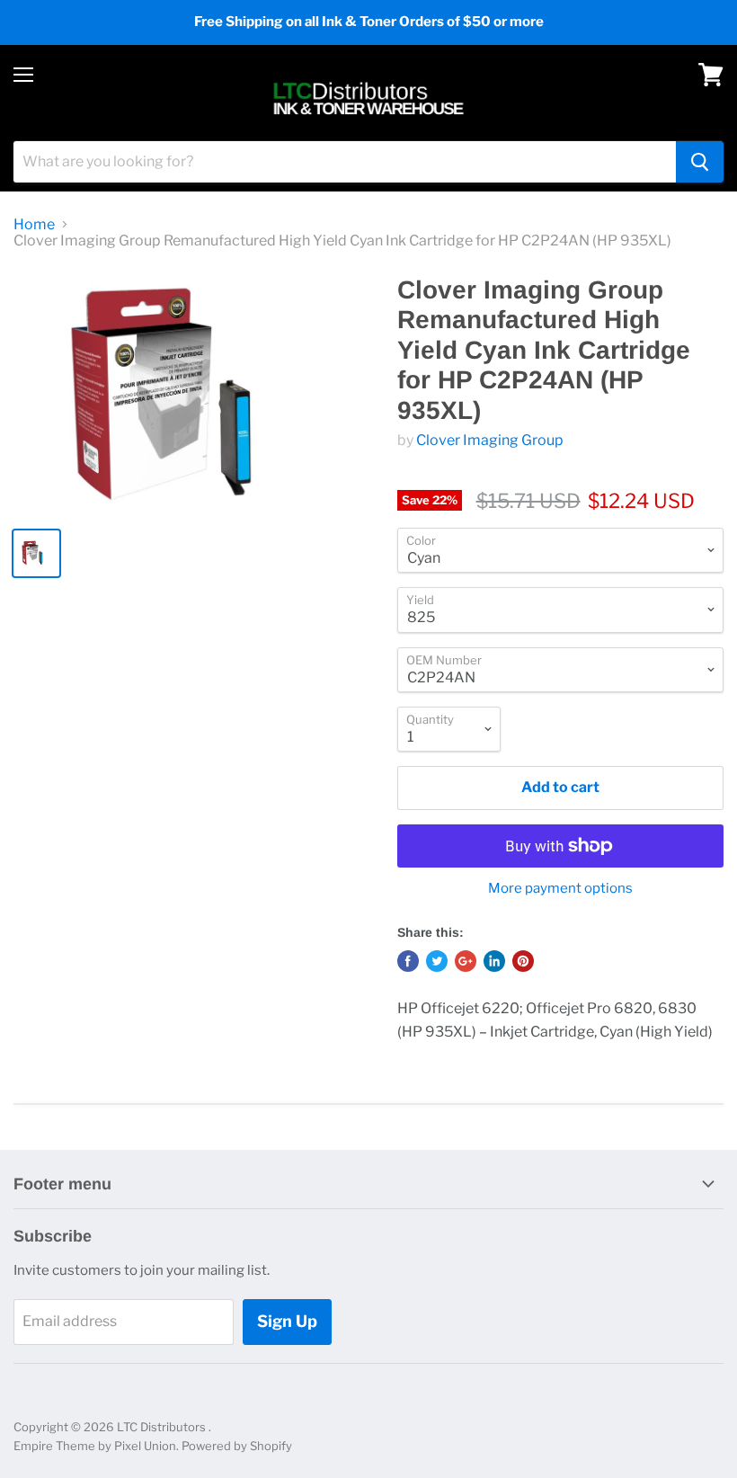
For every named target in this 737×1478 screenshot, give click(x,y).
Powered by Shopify (237, 1445)
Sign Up (287, 1321)
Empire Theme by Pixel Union (94, 1445)
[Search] (700, 162)
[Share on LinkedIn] (494, 961)
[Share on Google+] (465, 961)
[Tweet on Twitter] (437, 961)
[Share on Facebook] (408, 961)
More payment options (560, 888)
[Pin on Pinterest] (523, 961)
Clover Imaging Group (490, 440)
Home (34, 225)
